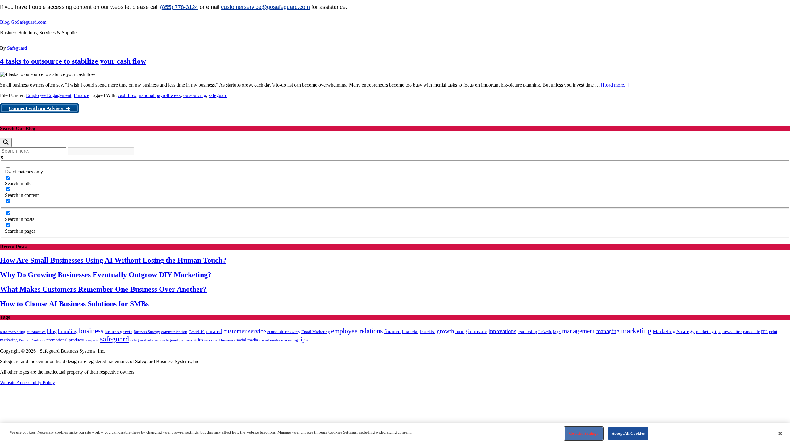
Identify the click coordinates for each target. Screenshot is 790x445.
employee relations (357, 331)
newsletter (732, 331)
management (578, 331)
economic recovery (283, 331)
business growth (118, 331)
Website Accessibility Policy (27, 382)
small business (223, 340)
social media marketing (278, 340)
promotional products (65, 339)
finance (392, 331)
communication (174, 331)
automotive (36, 332)
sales (198, 339)
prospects (92, 340)
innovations (502, 331)
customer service (244, 331)
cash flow (127, 95)
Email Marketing (315, 331)
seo (207, 340)
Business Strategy (147, 332)
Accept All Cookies (628, 433)
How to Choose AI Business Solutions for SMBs (74, 304)
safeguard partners (177, 340)
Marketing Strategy (674, 331)
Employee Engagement (48, 95)
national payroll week (160, 95)
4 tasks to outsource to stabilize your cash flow (73, 61)
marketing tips (708, 331)
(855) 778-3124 (179, 7)
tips (303, 339)
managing (608, 331)
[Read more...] (615, 84)
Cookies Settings (583, 433)
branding (68, 331)
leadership (527, 331)
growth (445, 331)
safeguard (218, 95)
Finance (81, 95)
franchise (427, 331)
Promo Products (32, 340)
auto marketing (12, 331)
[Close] (780, 433)
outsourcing (194, 95)
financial (410, 331)
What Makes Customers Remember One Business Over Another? (103, 289)
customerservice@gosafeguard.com (265, 7)
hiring (461, 331)
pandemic (751, 331)
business (91, 331)
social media (247, 340)
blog (52, 331)
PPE (764, 331)
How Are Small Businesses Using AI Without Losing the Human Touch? (113, 260)
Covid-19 (197, 331)
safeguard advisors (145, 340)
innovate (477, 331)
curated (214, 331)
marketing (636, 331)
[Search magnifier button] (6, 142)
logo (557, 332)
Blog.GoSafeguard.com (23, 22)
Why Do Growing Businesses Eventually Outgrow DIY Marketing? (105, 275)
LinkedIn (545, 332)
